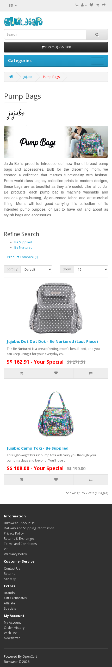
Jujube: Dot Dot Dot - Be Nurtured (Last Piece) (52, 341)
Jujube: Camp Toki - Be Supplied (38, 448)
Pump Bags (51, 77)
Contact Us (12, 568)
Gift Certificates (15, 598)
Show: (67, 269)
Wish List (10, 633)
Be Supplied (23, 242)
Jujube (28, 77)
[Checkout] (103, 5)
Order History (14, 627)
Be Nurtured (23, 247)
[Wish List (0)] (91, 5)
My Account (12, 622)
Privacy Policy (14, 533)
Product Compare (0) (22, 257)
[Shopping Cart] (97, 5)
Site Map (10, 579)
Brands (9, 593)
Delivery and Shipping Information (29, 528)
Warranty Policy (15, 554)
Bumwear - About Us (19, 523)
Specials (10, 608)
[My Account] (84, 5)
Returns (9, 573)
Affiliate (9, 603)
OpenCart (29, 656)
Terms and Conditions (20, 544)
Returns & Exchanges (19, 538)
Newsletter (12, 638)
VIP (6, 549)
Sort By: (12, 269)
